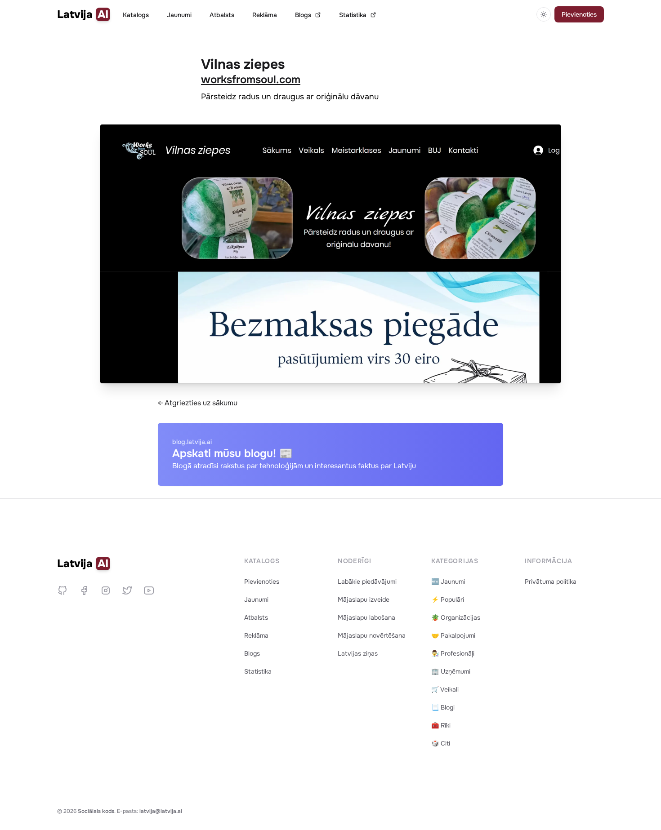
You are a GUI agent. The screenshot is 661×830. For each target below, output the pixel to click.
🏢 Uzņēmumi (450, 671)
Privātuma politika (550, 581)
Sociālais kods (96, 811)
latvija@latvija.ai (160, 811)
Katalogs (136, 15)
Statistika (352, 15)
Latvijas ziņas (358, 653)
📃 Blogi (443, 707)
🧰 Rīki (441, 725)
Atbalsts (222, 15)
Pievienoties (579, 14)
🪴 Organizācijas (455, 617)
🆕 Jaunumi (448, 581)
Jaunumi (179, 15)
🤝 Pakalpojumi (453, 635)
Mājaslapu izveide (363, 599)
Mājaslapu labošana (366, 617)
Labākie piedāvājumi (367, 581)
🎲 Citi (440, 743)
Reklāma (264, 15)
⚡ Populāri (447, 599)
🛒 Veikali (445, 689)
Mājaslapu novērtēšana (372, 635)
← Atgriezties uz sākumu (197, 403)
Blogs (303, 15)
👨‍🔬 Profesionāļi (452, 653)
